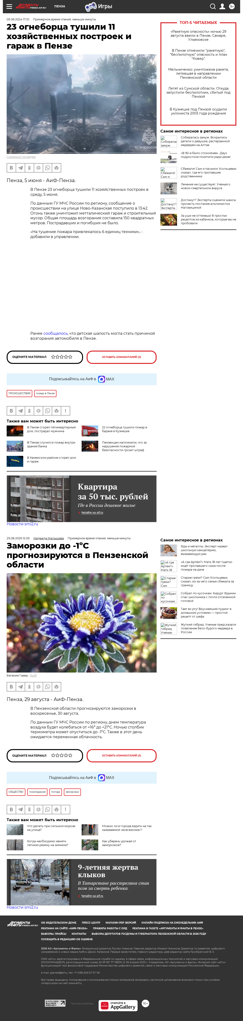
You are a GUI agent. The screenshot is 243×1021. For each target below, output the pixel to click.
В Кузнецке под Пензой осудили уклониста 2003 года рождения (198, 111)
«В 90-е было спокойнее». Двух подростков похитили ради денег (206, 155)
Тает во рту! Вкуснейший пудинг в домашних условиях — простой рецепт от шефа (206, 612)
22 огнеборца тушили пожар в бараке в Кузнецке (124, 429)
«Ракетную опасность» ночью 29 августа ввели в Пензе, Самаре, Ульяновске (198, 36)
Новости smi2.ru (22, 524)
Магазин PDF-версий (121, 922)
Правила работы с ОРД (110, 928)
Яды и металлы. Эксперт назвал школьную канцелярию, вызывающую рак (204, 550)
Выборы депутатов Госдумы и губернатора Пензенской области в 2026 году (149, 933)
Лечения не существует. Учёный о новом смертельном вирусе (205, 186)
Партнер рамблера (82, 1003)
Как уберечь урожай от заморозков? (119, 843)
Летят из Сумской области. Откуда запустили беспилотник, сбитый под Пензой (198, 93)
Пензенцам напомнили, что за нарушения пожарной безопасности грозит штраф (124, 446)
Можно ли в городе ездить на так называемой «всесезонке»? (127, 828)
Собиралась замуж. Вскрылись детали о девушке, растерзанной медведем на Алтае (205, 141)
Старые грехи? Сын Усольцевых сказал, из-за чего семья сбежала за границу (207, 581)
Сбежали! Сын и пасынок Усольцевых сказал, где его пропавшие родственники (208, 172)
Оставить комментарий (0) (121, 357)
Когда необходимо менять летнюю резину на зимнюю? (47, 843)
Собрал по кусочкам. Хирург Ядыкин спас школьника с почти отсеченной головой (208, 597)
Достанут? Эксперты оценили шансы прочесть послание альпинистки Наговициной (208, 203)
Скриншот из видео (21, 157)
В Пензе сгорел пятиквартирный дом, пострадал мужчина (51, 429)
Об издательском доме (58, 922)
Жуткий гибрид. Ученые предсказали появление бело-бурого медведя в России (208, 628)
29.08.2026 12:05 (18, 538)
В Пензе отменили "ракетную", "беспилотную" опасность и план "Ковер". (198, 55)
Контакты (79, 933)
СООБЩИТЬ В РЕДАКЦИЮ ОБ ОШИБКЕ (67, 939)
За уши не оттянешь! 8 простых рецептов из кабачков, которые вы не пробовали (208, 219)
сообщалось (55, 333)
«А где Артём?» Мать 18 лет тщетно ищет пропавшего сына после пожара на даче (206, 565)
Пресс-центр (91, 922)
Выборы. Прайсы (53, 933)
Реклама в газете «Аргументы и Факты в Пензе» (167, 928)
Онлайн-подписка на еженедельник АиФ (172, 922)
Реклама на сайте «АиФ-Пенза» (64, 928)
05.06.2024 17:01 (18, 19)
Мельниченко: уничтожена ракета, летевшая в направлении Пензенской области (198, 74)
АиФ (33, 675)
